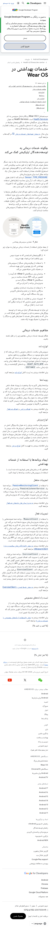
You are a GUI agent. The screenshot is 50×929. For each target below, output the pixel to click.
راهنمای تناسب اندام (14, 62)
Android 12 (43, 809)
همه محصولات (43, 896)
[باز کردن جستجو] (23, 3)
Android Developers (40, 59)
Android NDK (42, 840)
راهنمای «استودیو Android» (38, 824)
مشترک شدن (18, 916)
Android (44, 693)
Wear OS (44, 765)
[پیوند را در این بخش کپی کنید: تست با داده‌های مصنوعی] (21, 597)
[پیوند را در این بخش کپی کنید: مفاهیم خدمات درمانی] (19, 330)
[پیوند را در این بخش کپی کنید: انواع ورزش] (34, 419)
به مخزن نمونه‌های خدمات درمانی (27, 134)
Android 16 (43, 792)
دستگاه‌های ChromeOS (39, 769)
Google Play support (40, 859)
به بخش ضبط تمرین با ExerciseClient (18, 587)
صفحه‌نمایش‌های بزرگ (41, 761)
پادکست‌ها (44, 718)
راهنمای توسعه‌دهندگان (40, 828)
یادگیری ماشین (43, 733)
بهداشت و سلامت (42, 737)
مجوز (33, 906)
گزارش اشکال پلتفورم (41, 851)
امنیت (46, 702)
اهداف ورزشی (25, 409)
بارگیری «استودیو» (41, 836)
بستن (25, 38)
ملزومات (27, 59)
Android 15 (43, 796)
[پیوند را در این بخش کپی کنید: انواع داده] (36, 346)
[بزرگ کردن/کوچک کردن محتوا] (36, 83)
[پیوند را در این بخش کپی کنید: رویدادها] (37, 380)
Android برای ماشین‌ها (40, 773)
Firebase (44, 888)
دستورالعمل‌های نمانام (22, 906)
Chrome (44, 884)
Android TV (43, 777)
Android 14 (43, 800)
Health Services (40, 119)
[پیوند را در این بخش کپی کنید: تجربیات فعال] (32, 513)
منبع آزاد (45, 706)
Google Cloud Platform (38, 892)
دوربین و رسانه (43, 741)
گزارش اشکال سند (42, 855)
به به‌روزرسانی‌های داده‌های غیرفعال (19, 503)
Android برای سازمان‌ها (40, 698)
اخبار (46, 710)
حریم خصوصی (43, 746)
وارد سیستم (35, 648)
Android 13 (43, 804)
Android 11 (43, 813)
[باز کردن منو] (44, 3)
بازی (46, 729)
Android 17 (43, 788)
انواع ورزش (16, 445)
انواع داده (18, 372)
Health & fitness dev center (34, 62)
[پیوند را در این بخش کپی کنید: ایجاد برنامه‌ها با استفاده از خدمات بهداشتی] (35, 464)
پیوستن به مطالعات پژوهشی (38, 863)
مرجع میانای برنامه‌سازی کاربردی (37, 832)
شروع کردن (25, 46)
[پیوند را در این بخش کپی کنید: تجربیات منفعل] (31, 480)
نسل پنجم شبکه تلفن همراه (39, 750)
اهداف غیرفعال (12, 409)
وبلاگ (46, 714)
